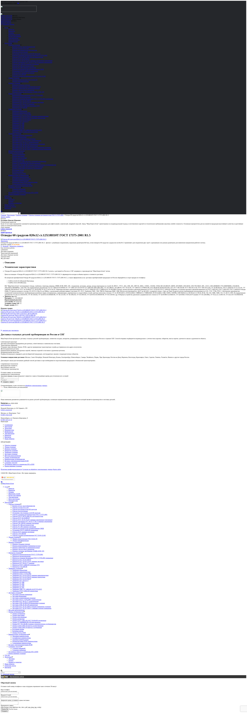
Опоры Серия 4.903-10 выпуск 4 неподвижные (27, 166)
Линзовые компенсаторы (20, 177)
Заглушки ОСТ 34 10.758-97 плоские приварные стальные (31, 147)
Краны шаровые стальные (17, 194)
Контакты (8, 208)
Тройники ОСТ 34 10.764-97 (21, 120)
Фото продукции (14, 40)
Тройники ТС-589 (18, 125)
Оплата (10, 201)
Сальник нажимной (18, 189)
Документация (13, 38)
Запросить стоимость (16, 246)
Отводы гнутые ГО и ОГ (20, 48)
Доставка (11, 199)
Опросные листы (10, 206)
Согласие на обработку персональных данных (37, 469)
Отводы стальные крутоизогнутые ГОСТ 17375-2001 (29, 55)
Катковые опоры (17, 172)
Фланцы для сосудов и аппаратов (23, 90)
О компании (9, 425)
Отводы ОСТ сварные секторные (23, 73)
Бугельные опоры (18, 170)
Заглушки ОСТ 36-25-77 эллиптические (25, 142)
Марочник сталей (14, 34)
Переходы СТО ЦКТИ (19, 107)
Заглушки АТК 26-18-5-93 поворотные (25, 146)
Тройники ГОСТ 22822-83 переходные (25, 132)
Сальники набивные (19, 191)
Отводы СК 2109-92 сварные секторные (25, 64)
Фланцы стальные (14, 83)
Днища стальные (14, 78)
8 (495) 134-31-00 (6, 16)
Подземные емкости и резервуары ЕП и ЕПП (23, 192)
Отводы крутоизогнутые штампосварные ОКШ (28, 69)
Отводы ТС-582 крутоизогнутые (23, 66)
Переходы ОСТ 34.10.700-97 (21, 100)
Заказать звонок (6, 22)
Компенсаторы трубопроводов (18, 175)
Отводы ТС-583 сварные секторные (24, 67)
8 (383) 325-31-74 (6, 19)
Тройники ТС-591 (18, 128)
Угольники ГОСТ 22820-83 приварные (25, 71)
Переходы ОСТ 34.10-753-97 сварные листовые (28, 102)
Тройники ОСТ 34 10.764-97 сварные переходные (28, 118)
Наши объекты (9, 205)
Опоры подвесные (18, 159)
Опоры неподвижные (19, 158)
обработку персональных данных (36, 385)
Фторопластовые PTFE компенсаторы (24, 182)
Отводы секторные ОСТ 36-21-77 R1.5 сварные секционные (32, 62)
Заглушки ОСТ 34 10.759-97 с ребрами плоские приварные (31, 149)
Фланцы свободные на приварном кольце (26, 88)
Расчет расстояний (14, 36)
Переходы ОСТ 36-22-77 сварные (23, 104)
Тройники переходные (19, 111)
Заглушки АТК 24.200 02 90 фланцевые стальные (28, 144)
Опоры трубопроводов (16, 153)
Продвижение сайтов (16, 677)
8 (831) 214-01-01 (6, 17)
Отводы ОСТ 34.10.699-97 (21, 59)
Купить (5, 246)
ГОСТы (7, 196)
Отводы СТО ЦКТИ (19, 74)
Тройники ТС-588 (18, 123)
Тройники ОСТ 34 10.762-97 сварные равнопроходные (30, 116)
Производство (13, 41)
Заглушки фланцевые (19, 137)
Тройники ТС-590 (18, 126)
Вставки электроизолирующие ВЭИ (20, 186)
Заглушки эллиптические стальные (24, 139)
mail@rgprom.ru (6, 21)
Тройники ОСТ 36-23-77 (20, 121)
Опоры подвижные (18, 154)
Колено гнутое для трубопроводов (23, 47)
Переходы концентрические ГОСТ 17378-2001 (27, 95)
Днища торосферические (20, 81)
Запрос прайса (5, 217)
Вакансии (11, 31)
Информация (9, 432)
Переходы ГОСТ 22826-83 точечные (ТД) (26, 106)
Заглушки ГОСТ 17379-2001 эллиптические (26, 140)
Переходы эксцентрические (21, 97)
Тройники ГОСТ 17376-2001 (21, 114)
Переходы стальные (15, 93)
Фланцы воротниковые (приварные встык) (26, 87)
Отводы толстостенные (20, 52)
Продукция (8, 43)
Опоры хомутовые (18, 156)
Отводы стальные (14, 45)
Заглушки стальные (14, 133)
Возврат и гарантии (15, 203)
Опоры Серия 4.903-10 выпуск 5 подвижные (27, 168)
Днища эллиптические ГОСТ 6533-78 (24, 80)
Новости (11, 29)
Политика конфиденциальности (11, 469)
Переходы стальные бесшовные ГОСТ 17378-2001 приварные (32, 99)
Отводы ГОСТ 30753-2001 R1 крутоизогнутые (27, 57)
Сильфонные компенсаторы (21, 179)
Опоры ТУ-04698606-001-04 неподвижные (26, 163)
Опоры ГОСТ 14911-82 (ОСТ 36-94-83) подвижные (29, 161)
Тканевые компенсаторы (20, 180)
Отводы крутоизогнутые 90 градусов (24, 50)
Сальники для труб (14, 187)
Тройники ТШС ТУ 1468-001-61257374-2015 (27, 130)
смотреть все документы (11, 330)
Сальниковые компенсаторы (21, 184)
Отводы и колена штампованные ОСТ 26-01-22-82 (29, 76)
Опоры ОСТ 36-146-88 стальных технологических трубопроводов (34, 165)
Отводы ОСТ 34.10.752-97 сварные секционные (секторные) (32, 60)
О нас (6, 27)
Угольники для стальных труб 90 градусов (26, 54)
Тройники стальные (15, 109)
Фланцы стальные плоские (21, 85)
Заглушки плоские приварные (22, 135)
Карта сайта (57, 469)
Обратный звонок (8, 24)
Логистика (8, 198)
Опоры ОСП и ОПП (19, 173)
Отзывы (11, 33)
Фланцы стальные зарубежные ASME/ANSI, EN (28, 92)
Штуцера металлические (16, 151)
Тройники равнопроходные (21, 113)
